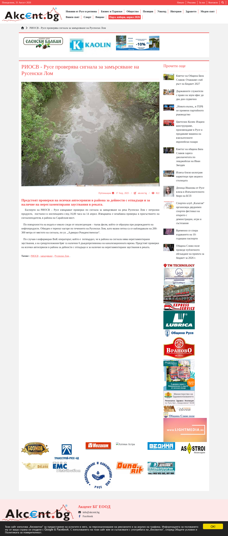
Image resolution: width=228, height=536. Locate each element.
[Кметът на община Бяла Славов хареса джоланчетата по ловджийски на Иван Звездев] (168, 150)
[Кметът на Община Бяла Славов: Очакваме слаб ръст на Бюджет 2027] (168, 76)
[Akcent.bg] (32, 14)
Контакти (213, 2)
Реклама (191, 2)
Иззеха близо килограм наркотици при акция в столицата (189, 176)
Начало (180, 2)
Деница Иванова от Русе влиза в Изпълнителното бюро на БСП (190, 191)
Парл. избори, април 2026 (124, 17)
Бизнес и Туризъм (111, 11)
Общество (133, 11)
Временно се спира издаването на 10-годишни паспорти (187, 234)
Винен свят (72, 17)
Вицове (99, 17)
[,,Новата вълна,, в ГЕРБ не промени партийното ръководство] (168, 107)
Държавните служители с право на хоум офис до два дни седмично (190, 95)
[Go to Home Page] (22, 28)
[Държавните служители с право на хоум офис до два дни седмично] (168, 91)
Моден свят (208, 11)
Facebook (87, 516)
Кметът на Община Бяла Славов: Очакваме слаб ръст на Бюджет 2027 (190, 79)
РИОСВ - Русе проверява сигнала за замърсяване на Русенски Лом (68, 28)
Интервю (175, 11)
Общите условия (185, 529)
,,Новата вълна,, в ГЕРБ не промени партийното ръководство (190, 110)
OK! (213, 526)
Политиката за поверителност (23, 532)
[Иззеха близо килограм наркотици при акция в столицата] (168, 173)
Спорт (87, 17)
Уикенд (161, 11)
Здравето (191, 11)
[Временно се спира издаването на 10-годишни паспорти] (168, 231)
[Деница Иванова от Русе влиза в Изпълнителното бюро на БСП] (168, 191)
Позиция (148, 11)
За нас (202, 2)
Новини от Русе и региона (81, 11)
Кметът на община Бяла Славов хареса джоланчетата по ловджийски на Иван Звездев (189, 157)
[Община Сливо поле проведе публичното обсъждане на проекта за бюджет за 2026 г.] (168, 247)
